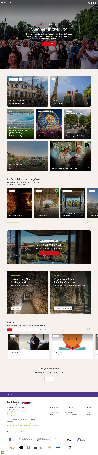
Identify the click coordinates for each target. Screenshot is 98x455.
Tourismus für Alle (54, 410)
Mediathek (52, 414)
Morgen (15, 330)
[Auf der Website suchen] (89, 3)
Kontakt (88, 412)
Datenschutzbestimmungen (25, 423)
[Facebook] (22, 403)
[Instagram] (24, 403)
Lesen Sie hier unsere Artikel (48, 253)
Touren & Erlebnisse (70, 410)
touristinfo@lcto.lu (12, 416)
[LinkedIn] (30, 403)
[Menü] (96, 3)
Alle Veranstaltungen (44, 330)
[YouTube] (26, 403)
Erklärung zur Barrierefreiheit (31, 425)
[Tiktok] (28, 403)
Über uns (88, 414)
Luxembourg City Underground (73, 414)
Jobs (87, 410)
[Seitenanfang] (90, 388)
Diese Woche (22, 330)
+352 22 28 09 (13, 414)
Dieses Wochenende (32, 330)
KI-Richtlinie (10, 428)
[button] (86, 222)
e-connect (14, 431)
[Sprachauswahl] (93, 3)
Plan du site (16, 428)
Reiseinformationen (55, 412)
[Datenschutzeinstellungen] (2, 452)
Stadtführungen (69, 412)
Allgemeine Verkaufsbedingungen (15, 425)
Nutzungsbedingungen (12, 423)
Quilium (24, 431)
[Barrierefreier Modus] (91, 3)
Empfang (9, 394)
